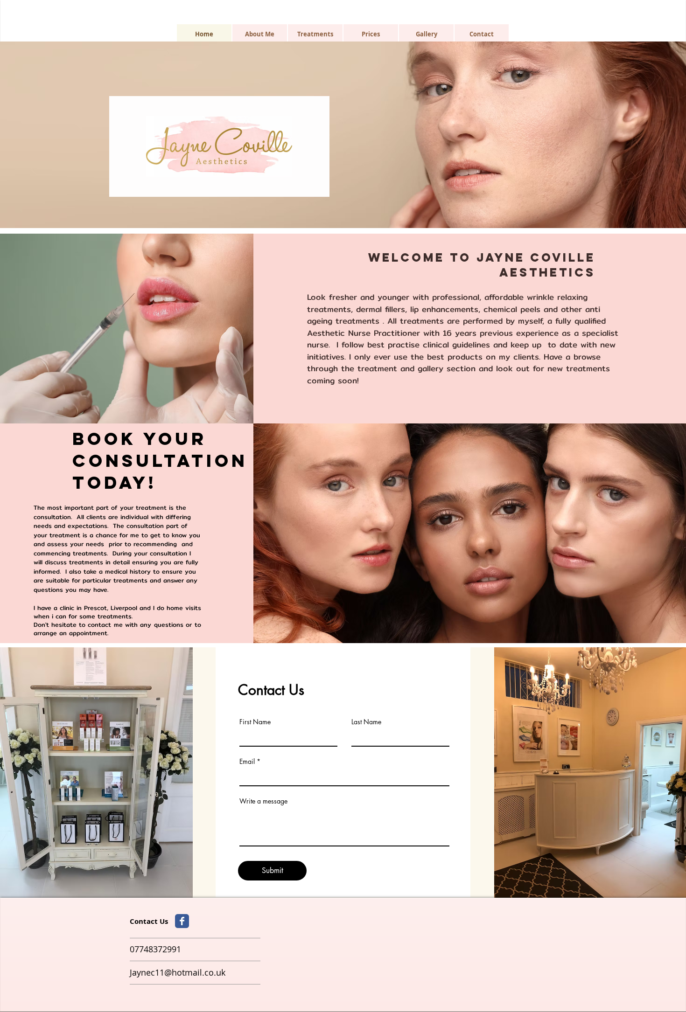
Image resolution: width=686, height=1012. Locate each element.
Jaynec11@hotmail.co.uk (177, 972)
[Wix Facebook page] (182, 921)
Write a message (263, 801)
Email (247, 761)
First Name (255, 722)
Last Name (366, 722)
